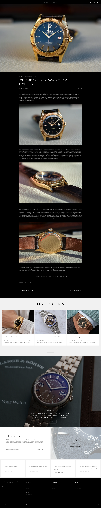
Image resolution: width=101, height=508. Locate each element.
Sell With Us (29, 494)
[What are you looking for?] (90, 2)
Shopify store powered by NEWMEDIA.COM (30, 504)
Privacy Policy (78, 488)
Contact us (53, 488)
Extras (27, 492)
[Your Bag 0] (94, 2)
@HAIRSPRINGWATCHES (75, 446)
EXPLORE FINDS (34, 471)
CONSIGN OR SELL (50, 421)
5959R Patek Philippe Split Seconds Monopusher (82, 337)
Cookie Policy (78, 490)
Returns (52, 490)
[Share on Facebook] (73, 88)
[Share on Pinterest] (76, 88)
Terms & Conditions (79, 486)
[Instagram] (2, 486)
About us (53, 486)
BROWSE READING (84, 471)
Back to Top (96, 504)
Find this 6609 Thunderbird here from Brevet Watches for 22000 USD (49, 276)
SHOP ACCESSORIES (60, 472)
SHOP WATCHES (8, 471)
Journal (28, 490)
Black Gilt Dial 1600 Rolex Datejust (13, 337)
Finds (27, 488)
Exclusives (28, 486)
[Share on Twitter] (78, 88)
